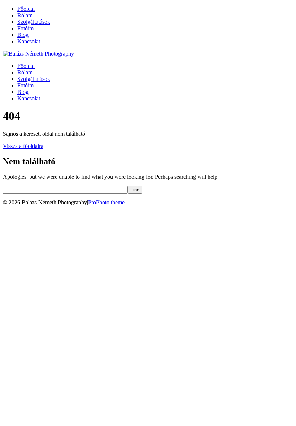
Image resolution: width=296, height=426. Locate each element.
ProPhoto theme (106, 202)
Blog (23, 35)
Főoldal (26, 9)
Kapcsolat (28, 41)
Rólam (24, 15)
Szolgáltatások (33, 22)
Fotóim (25, 28)
